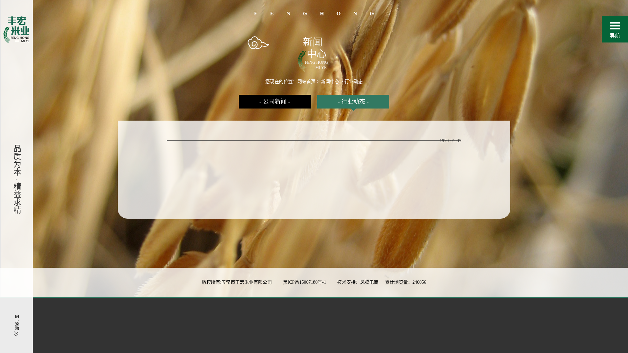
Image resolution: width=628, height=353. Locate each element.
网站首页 (306, 81)
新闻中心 (330, 81)
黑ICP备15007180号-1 (305, 282)
